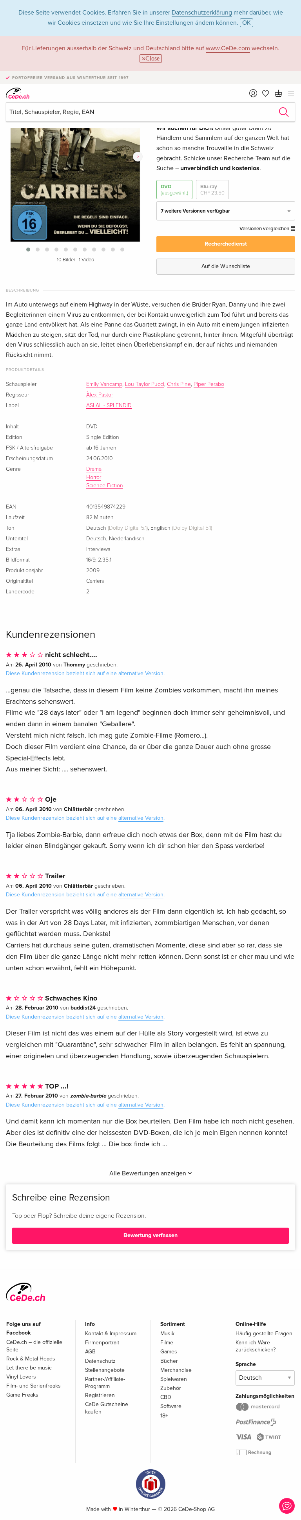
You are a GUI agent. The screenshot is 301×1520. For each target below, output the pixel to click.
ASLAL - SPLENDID (109, 405)
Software (170, 1406)
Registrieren (100, 1395)
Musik (167, 1333)
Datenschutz (100, 1361)
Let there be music (29, 1367)
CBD (165, 1397)
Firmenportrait (102, 1342)
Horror (93, 477)
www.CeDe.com (228, 48)
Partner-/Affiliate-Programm (105, 1383)
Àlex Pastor (99, 395)
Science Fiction (104, 485)
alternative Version (140, 673)
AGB (90, 1351)
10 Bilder (66, 260)
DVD (174, 190)
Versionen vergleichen (264, 229)
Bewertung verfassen (150, 1235)
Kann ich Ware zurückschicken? (256, 1346)
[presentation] (138, 156)
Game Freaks (22, 1394)
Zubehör (170, 1388)
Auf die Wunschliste (225, 266)
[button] (28, 249)
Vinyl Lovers (21, 1376)
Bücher (169, 1361)
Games (168, 1351)
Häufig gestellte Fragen (264, 1333)
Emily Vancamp (104, 384)
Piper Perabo (209, 384)
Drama (94, 469)
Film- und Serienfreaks (33, 1385)
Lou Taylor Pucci (144, 384)
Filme (166, 1342)
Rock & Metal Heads (30, 1358)
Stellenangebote (105, 1370)
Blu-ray (212, 190)
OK (246, 23)
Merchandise (176, 1370)
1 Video (86, 260)
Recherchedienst (226, 243)
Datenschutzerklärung (202, 13)
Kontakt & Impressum (110, 1333)
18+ (164, 1415)
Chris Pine (179, 384)
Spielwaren (173, 1379)
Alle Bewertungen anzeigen (148, 1173)
